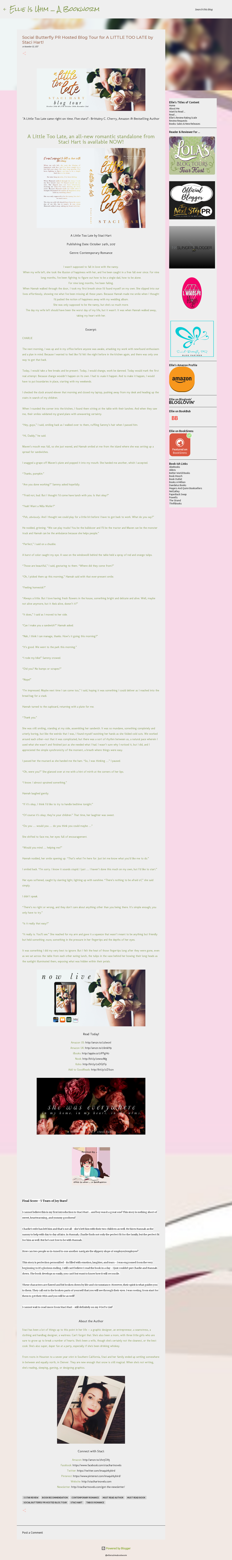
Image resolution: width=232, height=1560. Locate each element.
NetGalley (174, 491)
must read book (136, 1497)
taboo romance (95, 1502)
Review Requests (178, 120)
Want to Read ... (177, 111)
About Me (174, 108)
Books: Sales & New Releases (184, 123)
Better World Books (179, 473)
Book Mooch (175, 476)
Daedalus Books (177, 485)
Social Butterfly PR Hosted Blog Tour (45, 1502)
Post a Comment (32, 1532)
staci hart (76, 1502)
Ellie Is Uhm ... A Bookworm (55, 9)
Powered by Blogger (118, 1548)
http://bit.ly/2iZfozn (102, 1069)
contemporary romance (85, 1497)
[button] (24, 53)
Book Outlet (175, 479)
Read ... (172, 114)
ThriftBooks (175, 503)
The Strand (175, 500)
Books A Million (177, 482)
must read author (113, 1497)
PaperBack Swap (178, 494)
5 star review (31, 1497)
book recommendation (55, 1497)
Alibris (172, 470)
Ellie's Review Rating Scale (183, 117)
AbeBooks (174, 467)
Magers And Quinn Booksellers (185, 488)
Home (172, 105)
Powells (173, 497)
